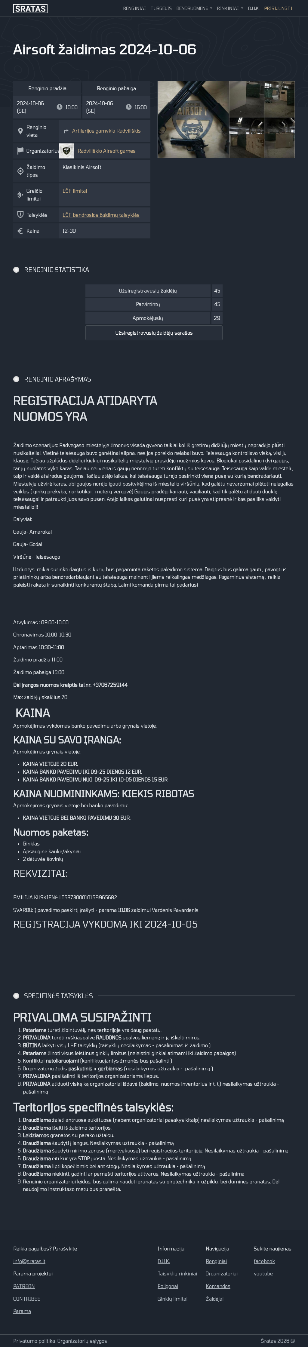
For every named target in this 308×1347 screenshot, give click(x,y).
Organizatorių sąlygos (82, 1341)
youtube (263, 1273)
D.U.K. (254, 8)
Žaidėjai (214, 1299)
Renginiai (134, 8)
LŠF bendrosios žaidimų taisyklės (101, 215)
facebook (264, 1261)
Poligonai (168, 1286)
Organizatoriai (222, 1273)
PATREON (24, 1286)
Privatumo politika (34, 1341)
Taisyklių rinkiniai (177, 1273)
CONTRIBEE (26, 1299)
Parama (22, 1311)
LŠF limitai (75, 191)
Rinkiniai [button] (228, 8)
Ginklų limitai (172, 1299)
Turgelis (161, 8)
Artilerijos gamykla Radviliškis (106, 130)
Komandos (218, 1286)
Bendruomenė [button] (193, 8)
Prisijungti (278, 8)
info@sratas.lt (29, 1261)
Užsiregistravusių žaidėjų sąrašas (154, 333)
